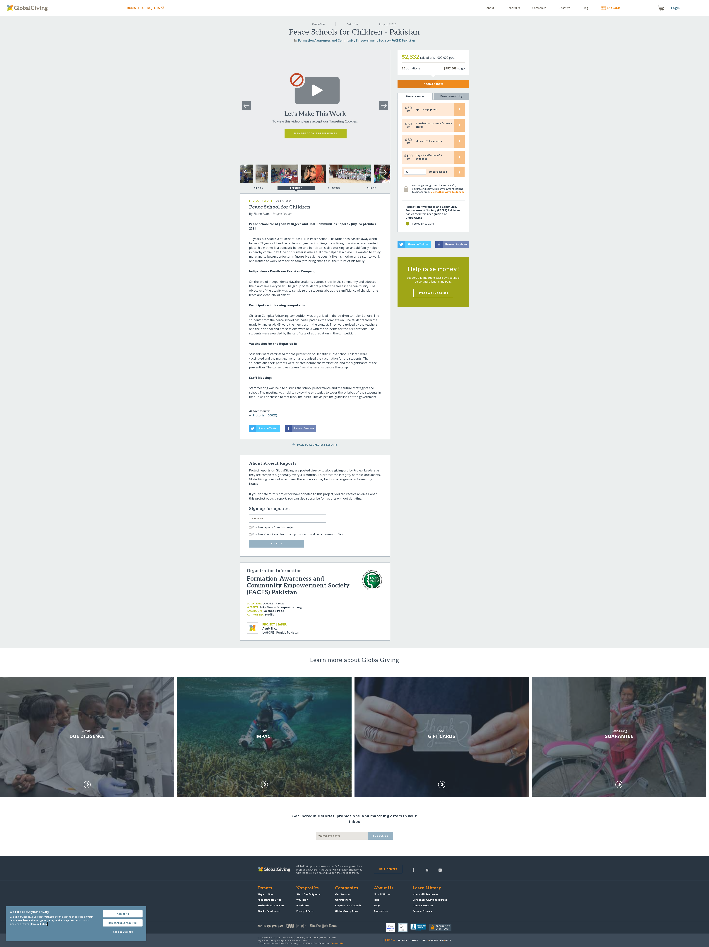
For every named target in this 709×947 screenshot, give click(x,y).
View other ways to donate (447, 192)
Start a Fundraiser (433, 293)
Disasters (564, 8)
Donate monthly (451, 96)
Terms (424, 940)
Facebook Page (273, 611)
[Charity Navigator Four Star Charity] (392, 927)
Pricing (434, 940)
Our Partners (343, 899)
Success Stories (422, 911)
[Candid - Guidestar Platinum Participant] (404, 927)
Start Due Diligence (308, 894)
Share (371, 188)
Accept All (123, 913)
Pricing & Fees (304, 911)
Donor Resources (423, 905)
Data (448, 940)
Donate (143, 8)
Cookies (413, 940)
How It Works (382, 894)
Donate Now (433, 84)
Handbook (302, 905)
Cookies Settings (123, 931)
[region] (76, 923)
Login (675, 8)
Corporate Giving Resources (430, 899)
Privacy (402, 940)
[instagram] (427, 870)
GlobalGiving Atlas (346, 911)
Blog (585, 8)
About (490, 8)
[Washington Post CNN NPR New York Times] (306, 927)
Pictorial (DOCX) (265, 415)
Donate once (415, 96)
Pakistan (352, 24)
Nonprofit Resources (425, 894)
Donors (265, 888)
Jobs (376, 899)
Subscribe (380, 835)
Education (318, 24)
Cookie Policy (39, 924)
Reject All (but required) (122, 922)
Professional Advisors (271, 905)
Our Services (342, 894)
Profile (269, 614)
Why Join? (302, 899)
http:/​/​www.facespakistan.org (281, 607)
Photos (334, 188)
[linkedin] (440, 870)
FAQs (377, 905)
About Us (383, 888)
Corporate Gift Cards (348, 905)
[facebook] (413, 870)
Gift (613, 8)
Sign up (276, 543)
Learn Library (427, 888)
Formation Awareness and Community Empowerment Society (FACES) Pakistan (356, 40)
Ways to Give (265, 894)
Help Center (388, 869)
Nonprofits (513, 8)
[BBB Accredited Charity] (419, 928)
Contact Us (381, 911)
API (442, 940)
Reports (296, 188)
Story (258, 188)
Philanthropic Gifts (269, 899)
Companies (539, 8)
